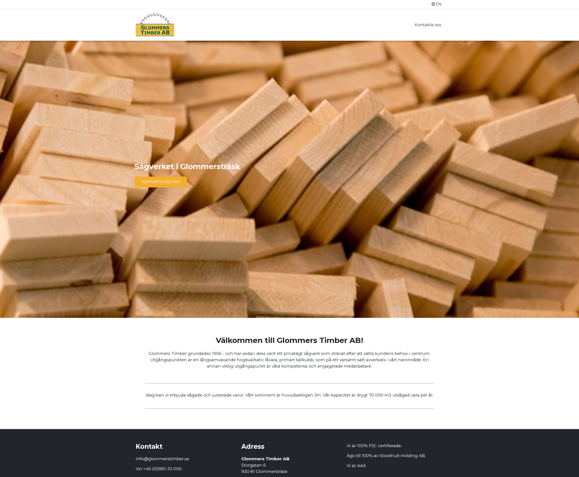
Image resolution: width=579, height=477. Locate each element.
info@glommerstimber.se (162, 458)
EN (438, 4)
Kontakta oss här (161, 182)
